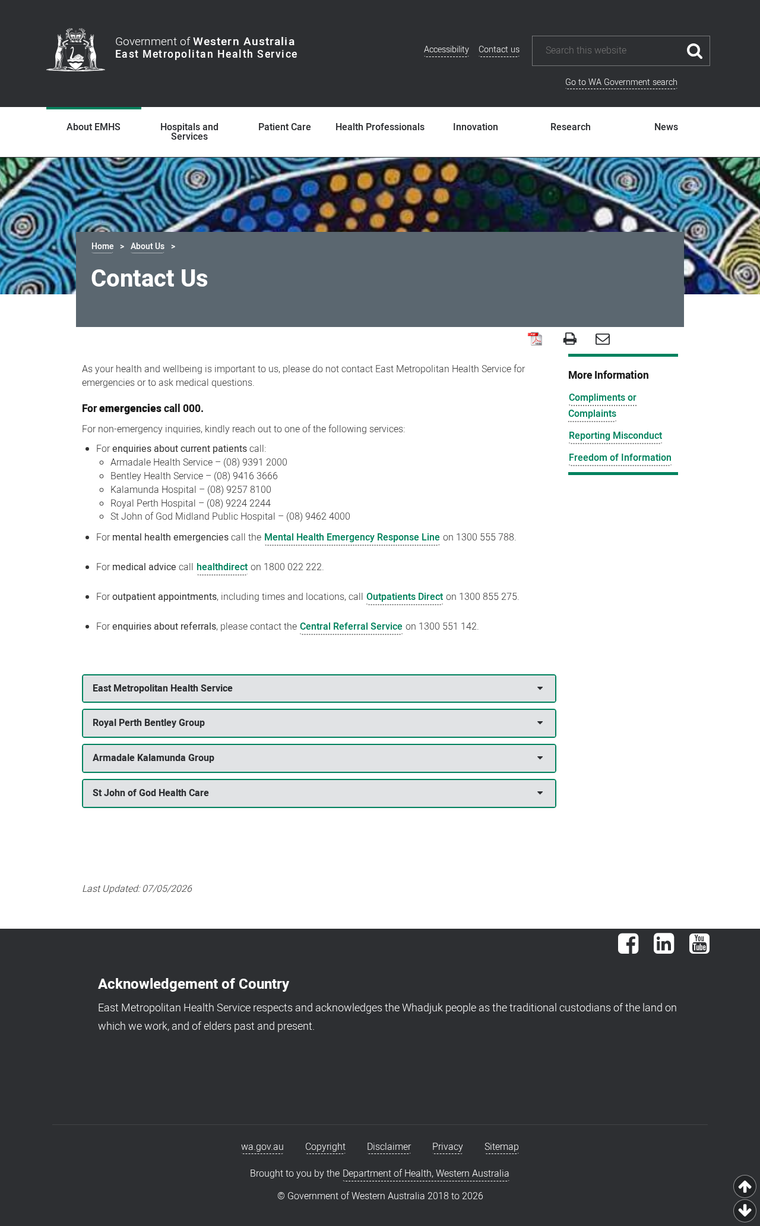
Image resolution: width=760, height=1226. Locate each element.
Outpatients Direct (404, 597)
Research (570, 127)
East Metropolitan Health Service (163, 688)
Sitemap (501, 1147)
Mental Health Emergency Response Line (352, 537)
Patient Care (284, 127)
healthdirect (222, 567)
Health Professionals (380, 127)
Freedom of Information (620, 458)
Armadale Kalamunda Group (153, 758)
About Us (147, 246)
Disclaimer (389, 1147)
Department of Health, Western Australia (426, 1174)
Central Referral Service (351, 627)
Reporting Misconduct (615, 436)
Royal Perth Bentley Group (149, 723)
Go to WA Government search (621, 82)
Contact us (499, 49)
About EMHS (93, 127)
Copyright (325, 1147)
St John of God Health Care (151, 793)
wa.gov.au (262, 1147)
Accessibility (446, 49)
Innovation (475, 127)
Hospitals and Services (189, 132)
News (666, 127)
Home (102, 246)
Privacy (447, 1147)
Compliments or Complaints (602, 406)
